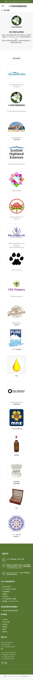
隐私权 (4, 629)
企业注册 (4, 619)
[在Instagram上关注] (5, 662)
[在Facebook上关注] (2, 662)
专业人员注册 (6, 622)
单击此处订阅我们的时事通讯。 (10, 610)
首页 (2, 10)
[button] (2, 5)
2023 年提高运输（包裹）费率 (15, 559)
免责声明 (4, 624)
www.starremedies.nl (8, 652)
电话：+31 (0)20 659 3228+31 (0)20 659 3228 (16, 1)
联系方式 (4, 631)
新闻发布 (4, 626)
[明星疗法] (18, 6)
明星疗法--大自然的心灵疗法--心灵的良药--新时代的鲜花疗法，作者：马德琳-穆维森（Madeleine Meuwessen (19, 566)
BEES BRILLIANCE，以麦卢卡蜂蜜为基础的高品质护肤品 (18, 573)
